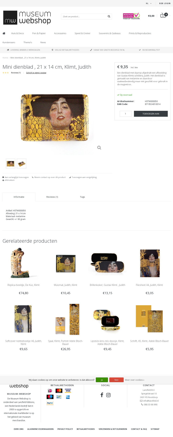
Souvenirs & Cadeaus (109, 33)
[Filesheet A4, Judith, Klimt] (149, 263)
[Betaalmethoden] (50, 390)
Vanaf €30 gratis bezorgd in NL (109, 50)
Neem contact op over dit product (50, 177)
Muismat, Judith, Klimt (65, 285)
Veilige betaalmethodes (67, 50)
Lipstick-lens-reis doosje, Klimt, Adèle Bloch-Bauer (107, 342)
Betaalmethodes (86, 429)
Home (5, 57)
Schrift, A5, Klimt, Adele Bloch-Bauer (149, 341)
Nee (116, 379)
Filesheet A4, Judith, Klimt (149, 285)
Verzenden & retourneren (113, 429)
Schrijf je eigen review (36, 72)
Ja (102, 379)
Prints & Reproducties (140, 33)
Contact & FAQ (139, 429)
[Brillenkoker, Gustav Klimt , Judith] (107, 263)
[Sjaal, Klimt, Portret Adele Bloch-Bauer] (65, 319)
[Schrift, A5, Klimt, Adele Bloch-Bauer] (149, 319)
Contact (149, 385)
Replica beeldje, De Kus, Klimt (24, 285)
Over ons (18, 429)
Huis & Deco (17, 33)
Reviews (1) (16, 72)
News (43, 42)
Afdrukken (10, 180)
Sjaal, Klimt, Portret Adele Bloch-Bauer (65, 342)
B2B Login (164, 3)
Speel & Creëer (82, 33)
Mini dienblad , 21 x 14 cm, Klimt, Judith (28, 57)
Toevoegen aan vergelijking (84, 177)
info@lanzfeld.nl (151, 400)
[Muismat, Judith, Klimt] (65, 263)
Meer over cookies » (134, 379)
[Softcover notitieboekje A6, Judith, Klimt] (23, 319)
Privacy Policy (65, 429)
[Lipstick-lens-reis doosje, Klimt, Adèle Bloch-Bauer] (107, 319)
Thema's (27, 42)
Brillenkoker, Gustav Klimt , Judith (107, 285)
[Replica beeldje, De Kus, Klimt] (23, 263)
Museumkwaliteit (151, 50)
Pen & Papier (39, 33)
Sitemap (155, 429)
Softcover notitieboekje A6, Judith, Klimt (23, 342)
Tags (82, 196)
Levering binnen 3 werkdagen (25, 50)
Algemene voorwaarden (40, 429)
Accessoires (60, 33)
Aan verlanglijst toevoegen (17, 177)
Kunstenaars (9, 42)
